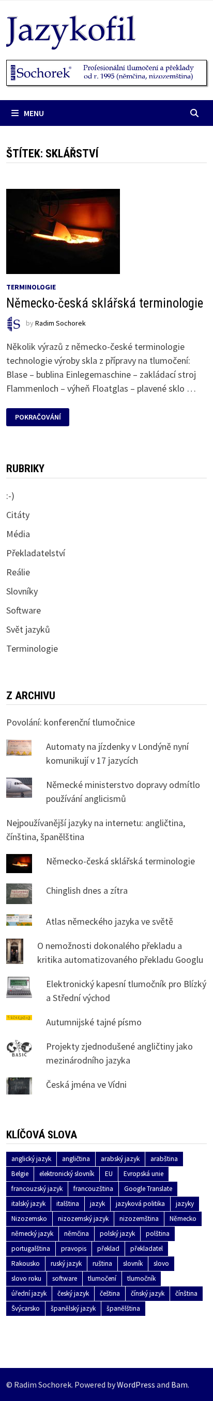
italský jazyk (28, 1203)
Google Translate (148, 1188)
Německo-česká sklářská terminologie (104, 303)
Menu (34, 113)
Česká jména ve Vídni (86, 1084)
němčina (76, 1233)
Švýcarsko (25, 1308)
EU (109, 1173)
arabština (164, 1158)
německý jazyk (32, 1233)
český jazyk (73, 1293)
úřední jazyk (29, 1293)
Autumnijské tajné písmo (94, 1022)
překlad (108, 1248)
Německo (183, 1218)
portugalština (30, 1248)
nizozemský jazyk (83, 1218)
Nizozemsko (29, 1218)
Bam (179, 1384)
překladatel (146, 1248)
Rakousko (25, 1263)
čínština (186, 1293)
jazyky (185, 1203)
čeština (110, 1293)
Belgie (19, 1173)
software (64, 1278)
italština (67, 1203)
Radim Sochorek (60, 323)
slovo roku (26, 1278)
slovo (161, 1263)
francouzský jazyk (37, 1188)
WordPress (136, 1384)
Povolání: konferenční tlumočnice (70, 722)
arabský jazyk (120, 1158)
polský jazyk (117, 1233)
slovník (133, 1263)
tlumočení (102, 1278)
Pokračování (38, 417)
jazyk (97, 1203)
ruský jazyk (66, 1263)
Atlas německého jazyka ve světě (109, 921)
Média (18, 534)
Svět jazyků (28, 629)
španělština (123, 1308)
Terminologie (31, 287)
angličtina (76, 1158)
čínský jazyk (147, 1293)
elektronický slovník (66, 1173)
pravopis (73, 1248)
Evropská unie (143, 1173)
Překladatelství (35, 553)
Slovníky (22, 591)
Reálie (18, 572)
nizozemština (139, 1218)
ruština (102, 1263)
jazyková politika (140, 1203)
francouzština (93, 1188)
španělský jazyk (73, 1308)
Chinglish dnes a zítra (87, 890)
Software (23, 610)
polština (158, 1233)
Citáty (17, 515)
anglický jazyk (31, 1158)
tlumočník (141, 1278)
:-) (10, 496)
